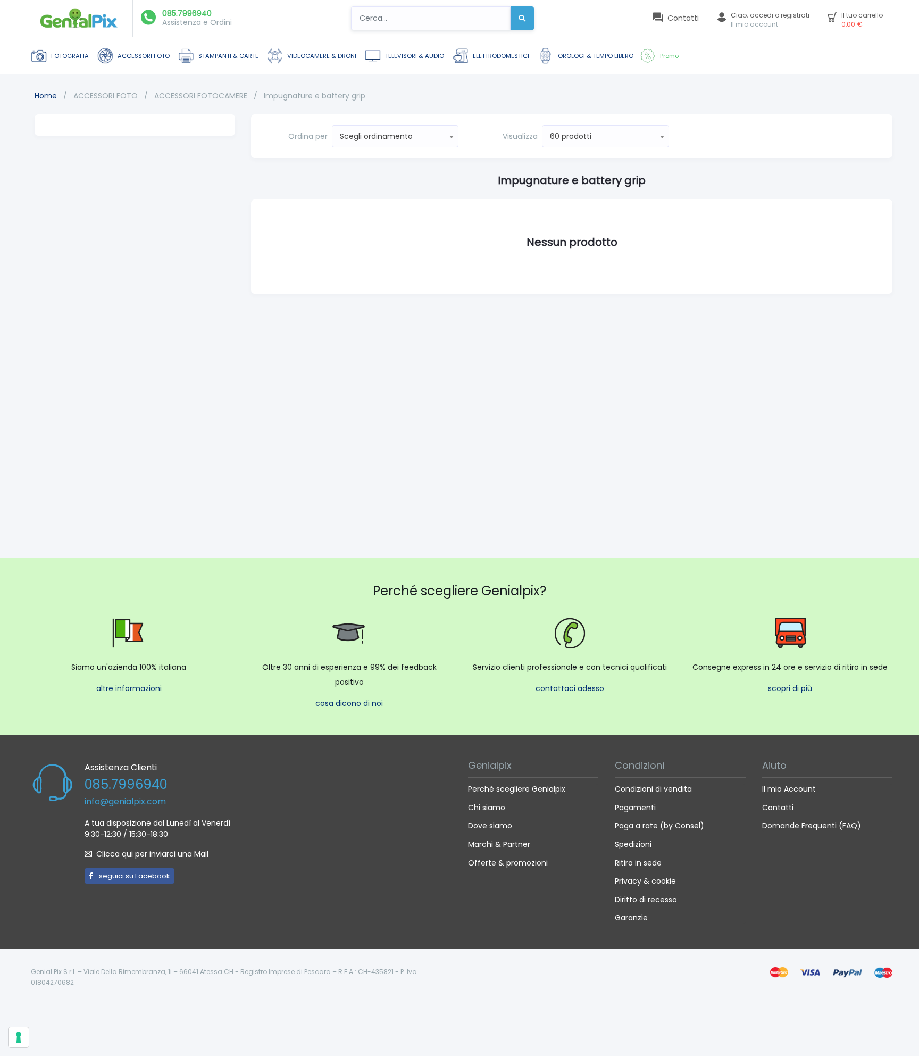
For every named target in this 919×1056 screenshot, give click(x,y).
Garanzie (631, 917)
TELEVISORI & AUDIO (414, 56)
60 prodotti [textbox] (570, 136)
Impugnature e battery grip (314, 95)
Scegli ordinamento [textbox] (376, 136)
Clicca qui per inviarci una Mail (152, 854)
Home (46, 95)
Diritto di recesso (646, 899)
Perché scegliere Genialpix (516, 789)
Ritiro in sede (638, 863)
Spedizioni (633, 844)
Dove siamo (490, 825)
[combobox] (395, 136)
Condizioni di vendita (653, 789)
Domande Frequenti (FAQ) (811, 825)
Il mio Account (789, 789)
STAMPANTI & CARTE (228, 56)
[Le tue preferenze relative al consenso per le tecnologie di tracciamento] (19, 1037)
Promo (669, 56)
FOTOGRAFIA (70, 56)
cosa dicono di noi (349, 703)
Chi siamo (486, 807)
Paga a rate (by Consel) (659, 825)
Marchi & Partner (499, 844)
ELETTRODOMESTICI (501, 56)
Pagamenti (635, 807)
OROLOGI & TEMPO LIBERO (595, 56)
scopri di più (790, 688)
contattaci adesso (570, 688)
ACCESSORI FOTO (144, 56)
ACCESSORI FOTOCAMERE (201, 95)
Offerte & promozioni (508, 863)
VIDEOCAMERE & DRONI (321, 56)
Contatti (777, 807)
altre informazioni (129, 688)
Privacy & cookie (645, 881)
